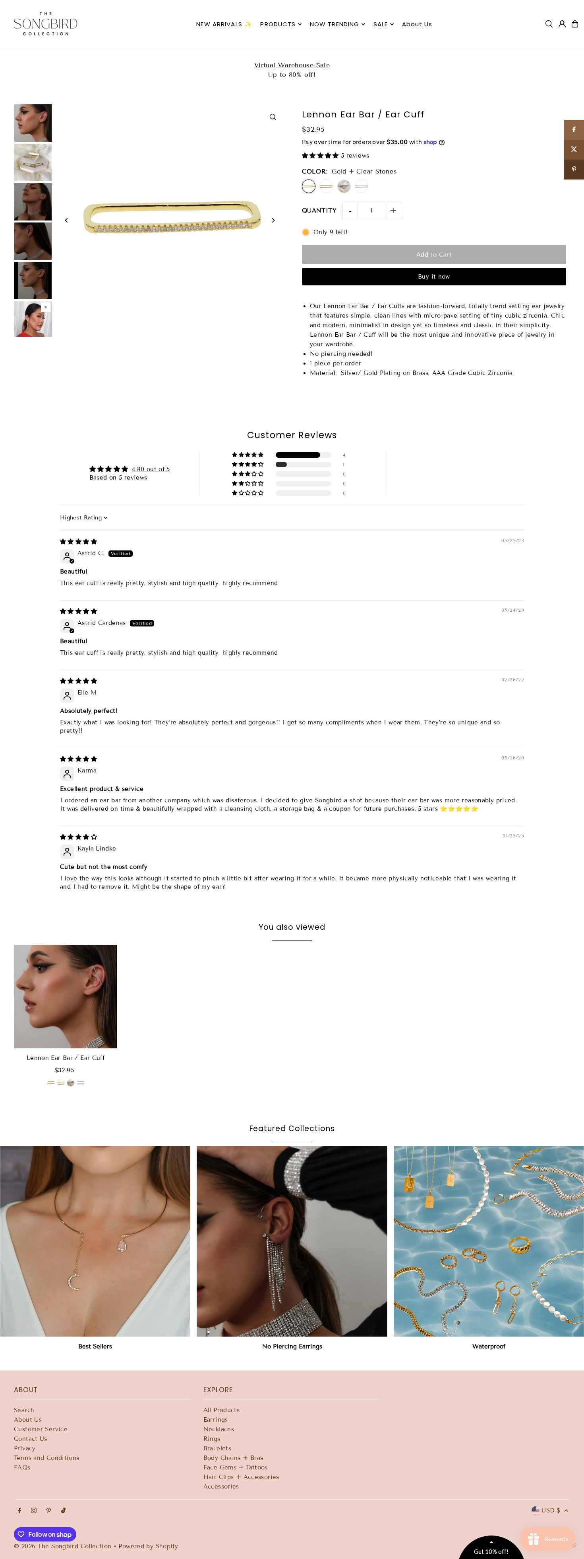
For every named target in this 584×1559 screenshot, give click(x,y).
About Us (28, 1419)
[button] (321, 155)
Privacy (25, 1448)
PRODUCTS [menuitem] (278, 24)
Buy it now (434, 276)
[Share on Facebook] (574, 130)
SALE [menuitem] (380, 24)
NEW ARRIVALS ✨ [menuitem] (224, 24)
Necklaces (218, 1429)
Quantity (319, 210)
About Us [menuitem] (417, 24)
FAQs (22, 1467)
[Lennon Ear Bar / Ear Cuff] (65, 996)
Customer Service (41, 1429)
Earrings (215, 1419)
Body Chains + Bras (233, 1457)
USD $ (550, 1510)
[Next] (273, 220)
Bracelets (217, 1448)
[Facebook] (19, 1511)
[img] (78, 541)
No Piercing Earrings (292, 1346)
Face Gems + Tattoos (235, 1467)
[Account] (562, 23)
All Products (221, 1410)
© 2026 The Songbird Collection (64, 1546)
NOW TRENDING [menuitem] (335, 24)
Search (24, 1410)
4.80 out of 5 (151, 469)
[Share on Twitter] (574, 150)
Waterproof (488, 1346)
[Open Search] (549, 23)
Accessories (221, 1486)
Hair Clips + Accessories (241, 1477)
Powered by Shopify (148, 1546)
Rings (211, 1438)
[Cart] (575, 23)
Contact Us (30, 1438)
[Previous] (66, 220)
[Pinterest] (48, 1511)
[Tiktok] (63, 1511)
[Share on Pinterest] (574, 170)
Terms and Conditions (46, 1457)
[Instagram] (34, 1511)
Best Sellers (95, 1346)
